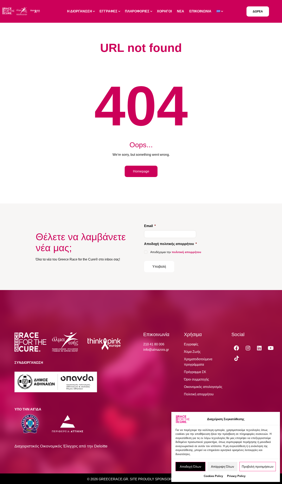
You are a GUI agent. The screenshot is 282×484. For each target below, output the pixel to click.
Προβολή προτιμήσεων (258, 466)
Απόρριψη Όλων (222, 466)
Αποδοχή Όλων (190, 466)
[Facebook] (236, 348)
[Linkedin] (259, 348)
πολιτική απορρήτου (186, 252)
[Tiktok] (236, 358)
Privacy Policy (236, 476)
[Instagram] (248, 348)
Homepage (141, 171)
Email (150, 226)
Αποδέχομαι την (175, 252)
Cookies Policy (213, 476)
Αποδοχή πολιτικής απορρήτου (170, 244)
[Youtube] (270, 348)
